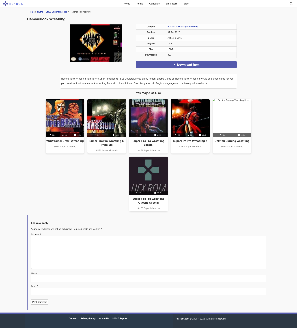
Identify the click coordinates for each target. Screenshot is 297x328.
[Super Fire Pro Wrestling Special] (148, 126)
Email (34, 286)
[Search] (291, 3)
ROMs (40, 12)
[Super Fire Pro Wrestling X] (190, 126)
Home (127, 3)
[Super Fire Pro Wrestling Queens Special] (148, 184)
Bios (186, 3)
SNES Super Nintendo (56, 12)
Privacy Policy (88, 318)
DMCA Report (119, 318)
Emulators (171, 3)
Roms (140, 3)
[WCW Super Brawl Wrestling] (65, 126)
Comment (37, 234)
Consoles (154, 3)
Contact (73, 318)
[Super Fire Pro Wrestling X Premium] (106, 126)
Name (35, 273)
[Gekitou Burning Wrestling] (232, 126)
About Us (104, 318)
